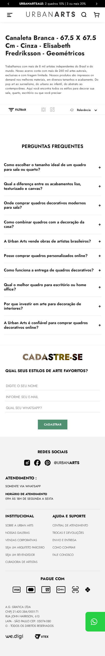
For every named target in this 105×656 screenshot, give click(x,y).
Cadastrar (52, 424)
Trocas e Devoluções (68, 533)
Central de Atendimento (70, 525)
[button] (15, 110)
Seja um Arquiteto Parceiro (24, 547)
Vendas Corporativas (21, 540)
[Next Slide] (96, 3)
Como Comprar (63, 547)
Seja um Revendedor (20, 555)
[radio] (43, 109)
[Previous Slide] (8, 3)
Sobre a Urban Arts (19, 525)
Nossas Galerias (17, 533)
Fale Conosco (63, 555)
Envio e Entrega (64, 540)
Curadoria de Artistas (21, 562)
